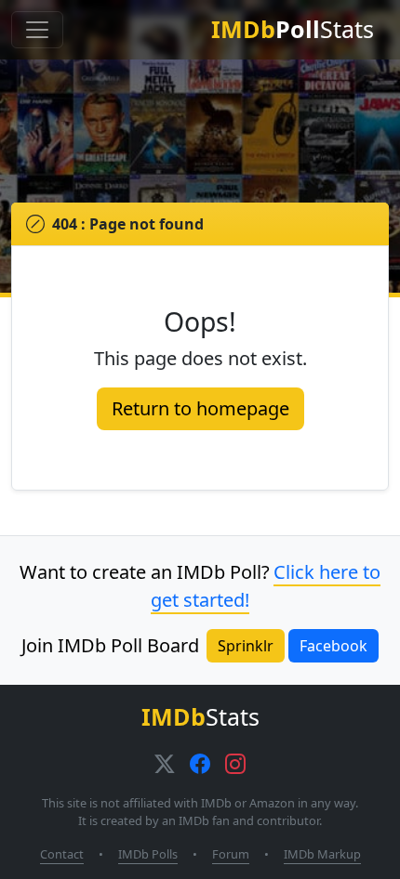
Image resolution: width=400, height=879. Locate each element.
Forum (230, 854)
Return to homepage (200, 408)
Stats (292, 29)
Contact (62, 854)
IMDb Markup (322, 854)
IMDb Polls (148, 854)
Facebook (333, 646)
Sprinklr (245, 646)
